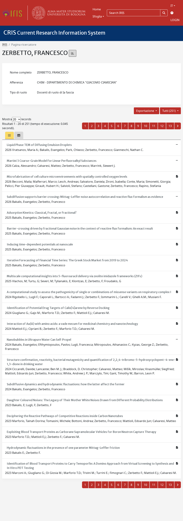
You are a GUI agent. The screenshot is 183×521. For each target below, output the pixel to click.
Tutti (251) (169, 111)
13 (170, 126)
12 (162, 126)
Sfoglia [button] (97, 16)
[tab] (9, 135)
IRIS (4, 45)
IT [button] (171, 6)
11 (153, 126)
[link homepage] (13, 12)
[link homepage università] (58, 13)
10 (145, 126)
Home (97, 9)
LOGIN (174, 20)
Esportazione (145, 111)
